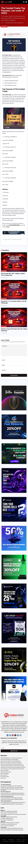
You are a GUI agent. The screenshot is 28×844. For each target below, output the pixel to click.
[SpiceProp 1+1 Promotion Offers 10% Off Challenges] (14, 289)
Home (2, 22)
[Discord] (18, 735)
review (7, 226)
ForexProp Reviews (14, 34)
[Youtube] (13, 735)
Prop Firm (5, 239)
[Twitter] (10, 735)
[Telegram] (20, 735)
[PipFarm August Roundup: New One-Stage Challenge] (14, 317)
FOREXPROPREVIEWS (14, 225)
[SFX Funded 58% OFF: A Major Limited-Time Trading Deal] (14, 262)
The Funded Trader (6, 55)
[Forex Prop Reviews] (6, 1)
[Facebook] (7, 735)
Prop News (4, 26)
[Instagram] (15, 735)
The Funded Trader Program (16, 239)
